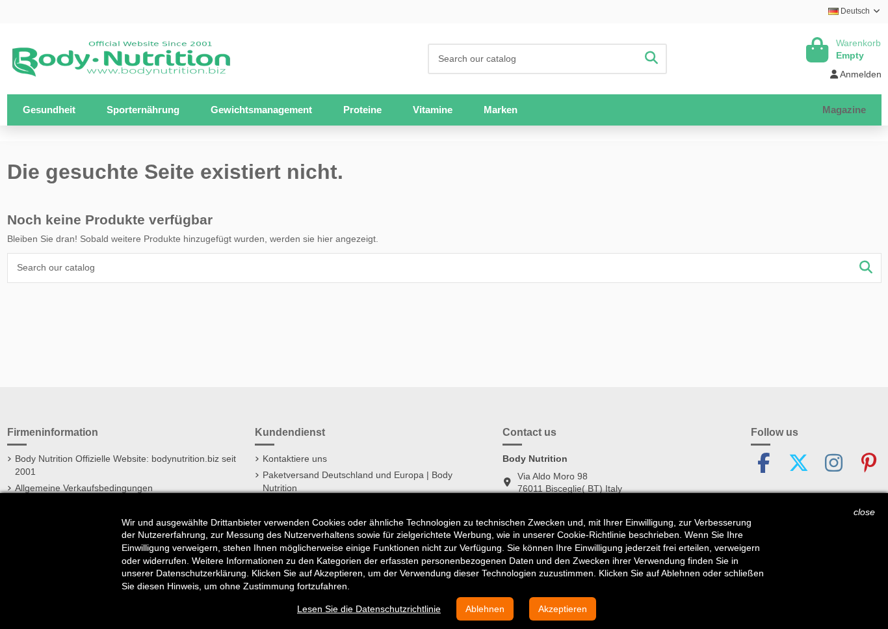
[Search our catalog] (651, 59)
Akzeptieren (562, 609)
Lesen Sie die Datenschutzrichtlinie (369, 609)
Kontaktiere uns (295, 458)
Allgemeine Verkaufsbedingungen (84, 488)
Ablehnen (484, 609)
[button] (143, 110)
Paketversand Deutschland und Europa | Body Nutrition (357, 481)
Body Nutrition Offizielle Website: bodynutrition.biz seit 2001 (125, 465)
